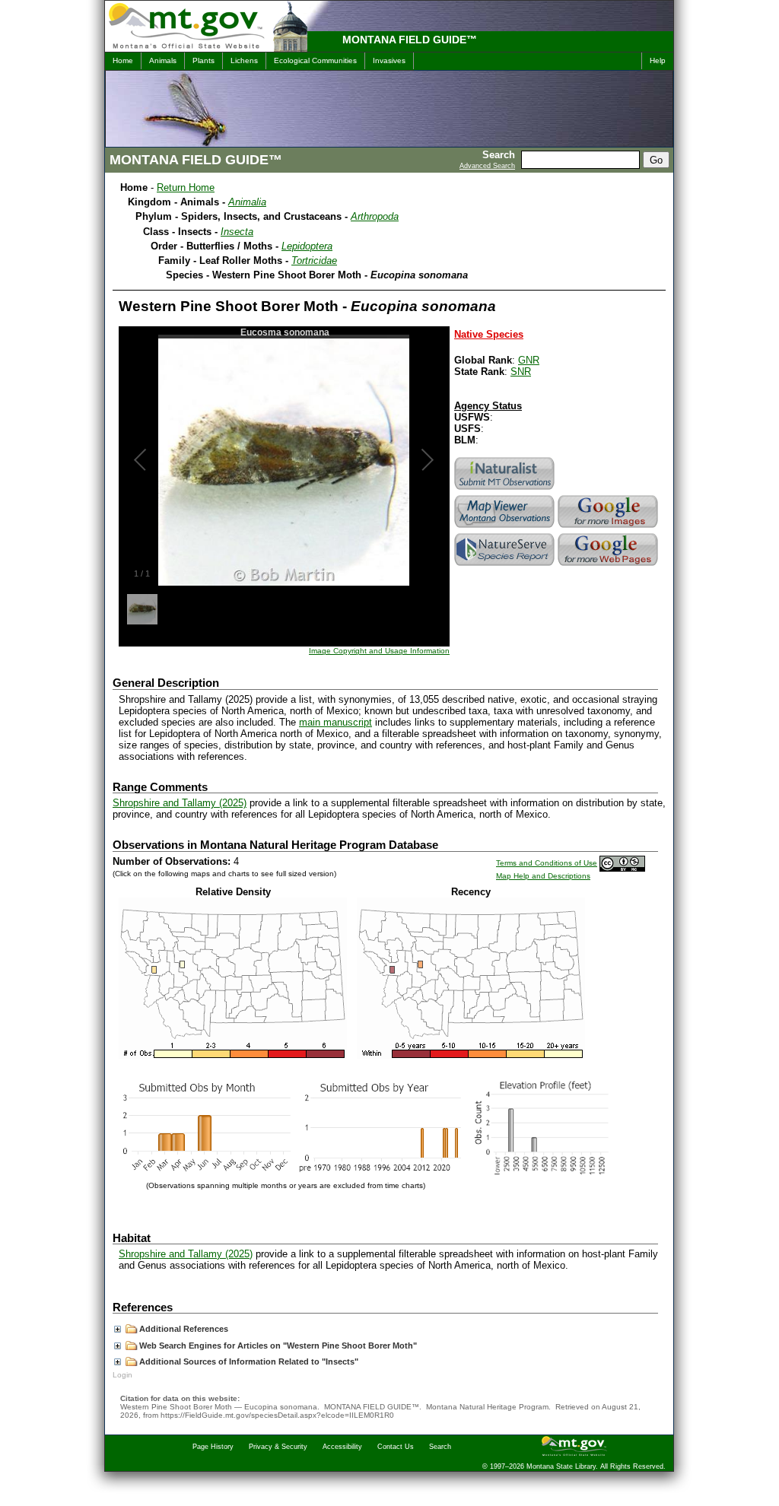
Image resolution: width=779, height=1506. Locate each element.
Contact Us (395, 1446)
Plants (203, 60)
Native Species (488, 334)
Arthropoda (375, 216)
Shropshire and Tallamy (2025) (179, 803)
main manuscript (335, 722)
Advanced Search (487, 166)
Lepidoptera (306, 246)
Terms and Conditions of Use (546, 863)
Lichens (244, 60)
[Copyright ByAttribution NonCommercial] (622, 863)
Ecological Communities (315, 60)
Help (658, 60)
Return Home (186, 187)
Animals (162, 60)
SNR (520, 371)
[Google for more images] (609, 527)
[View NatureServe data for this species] (506, 565)
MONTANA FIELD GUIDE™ (409, 39)
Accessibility (342, 1446)
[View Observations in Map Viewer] (506, 527)
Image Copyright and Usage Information (379, 651)
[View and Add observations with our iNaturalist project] (506, 489)
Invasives (389, 60)
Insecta (237, 231)
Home (123, 60)
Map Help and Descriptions (543, 876)
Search (440, 1446)
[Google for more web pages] (609, 565)
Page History (213, 1446)
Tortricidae (314, 260)
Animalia (247, 202)
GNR (528, 360)
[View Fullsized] (233, 1055)
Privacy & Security (278, 1446)
